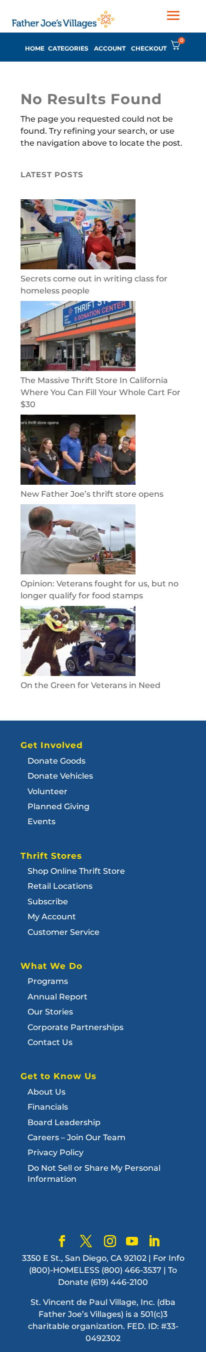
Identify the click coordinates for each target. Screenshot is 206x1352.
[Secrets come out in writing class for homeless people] (78, 236)
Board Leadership (64, 1122)
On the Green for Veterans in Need (90, 685)
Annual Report (58, 996)
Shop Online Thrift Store (76, 871)
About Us (47, 1092)
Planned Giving (59, 806)
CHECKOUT (148, 48)
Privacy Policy (56, 1152)
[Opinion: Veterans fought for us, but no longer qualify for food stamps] (78, 541)
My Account (52, 916)
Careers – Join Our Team (77, 1137)
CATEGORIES (68, 48)
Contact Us (50, 1042)
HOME (34, 48)
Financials (48, 1107)
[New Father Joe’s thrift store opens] (78, 451)
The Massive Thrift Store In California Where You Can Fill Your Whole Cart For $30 (100, 392)
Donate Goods (57, 761)
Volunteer (48, 791)
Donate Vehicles (60, 776)
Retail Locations (60, 886)
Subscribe (48, 901)
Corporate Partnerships (76, 1027)
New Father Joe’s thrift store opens (92, 494)
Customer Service (64, 932)
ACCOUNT (110, 48)
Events (42, 821)
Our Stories (50, 1012)
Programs (48, 981)
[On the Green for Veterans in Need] (78, 643)
